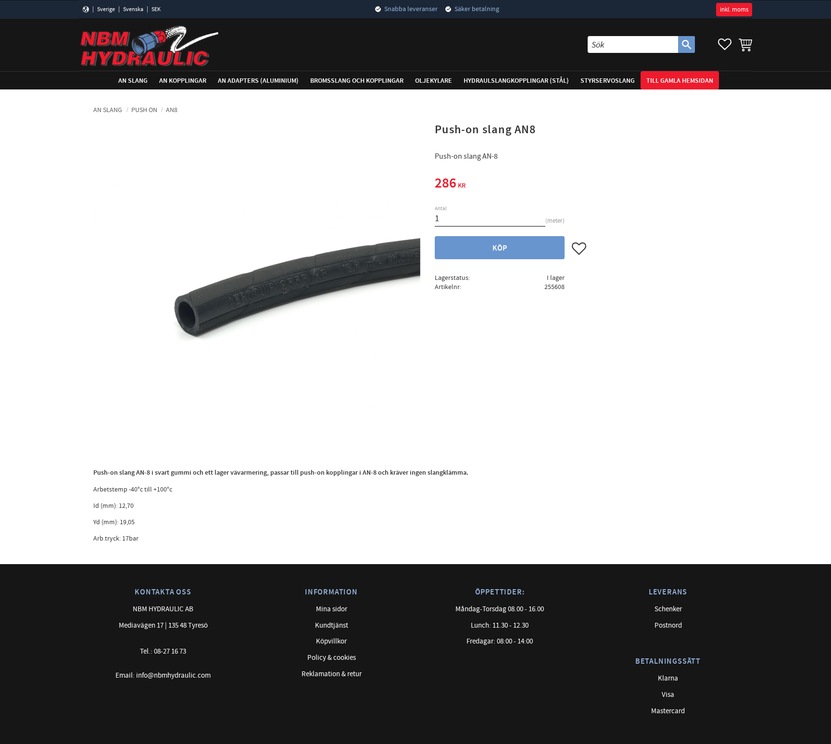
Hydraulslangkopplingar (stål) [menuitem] (516, 80)
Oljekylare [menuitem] (433, 80)
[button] (724, 44)
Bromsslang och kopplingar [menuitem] (356, 80)
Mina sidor (331, 609)
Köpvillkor (331, 641)
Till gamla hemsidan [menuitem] (679, 80)
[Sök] (686, 44)
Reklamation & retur (332, 674)
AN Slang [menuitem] (133, 80)
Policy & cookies (331, 657)
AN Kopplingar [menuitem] (182, 80)
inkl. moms (734, 9)
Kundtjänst (331, 625)
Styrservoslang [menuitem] (607, 80)
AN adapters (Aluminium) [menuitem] (258, 80)
